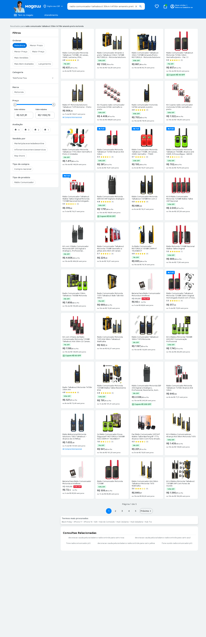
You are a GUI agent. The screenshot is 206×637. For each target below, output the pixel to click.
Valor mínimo (19, 109)
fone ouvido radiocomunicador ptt (177, 543)
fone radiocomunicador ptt (78, 543)
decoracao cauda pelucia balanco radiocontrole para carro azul (162, 538)
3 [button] (122, 511)
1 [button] (108, 511)
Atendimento (51, 15)
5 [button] (135, 511)
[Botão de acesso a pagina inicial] (27, 6)
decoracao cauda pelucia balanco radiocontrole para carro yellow (126, 543)
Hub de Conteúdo (107, 522)
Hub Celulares (123, 522)
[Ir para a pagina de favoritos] (156, 6)
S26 (95, 522)
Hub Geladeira (137, 522)
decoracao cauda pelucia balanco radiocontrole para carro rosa (96, 538)
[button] (136, 6)
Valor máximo (41, 109)
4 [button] (129, 511)
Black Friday (67, 522)
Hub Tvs (148, 522)
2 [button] (115, 511)
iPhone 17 (78, 522)
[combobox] (106, 6)
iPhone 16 (88, 522)
